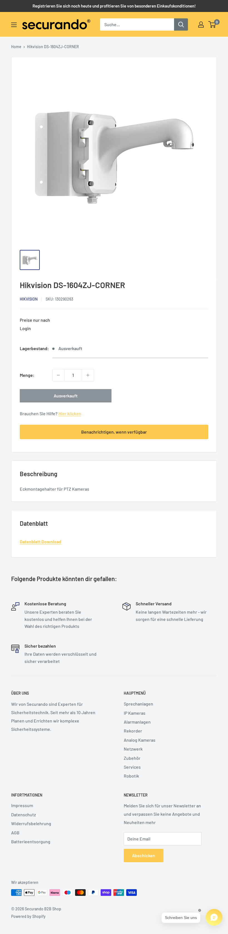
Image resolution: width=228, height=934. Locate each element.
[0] (212, 24)
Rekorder (133, 730)
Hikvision (29, 299)
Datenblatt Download (40, 541)
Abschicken (143, 855)
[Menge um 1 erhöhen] (88, 375)
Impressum (22, 805)
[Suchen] (181, 24)
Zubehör (132, 758)
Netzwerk (133, 748)
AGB (15, 832)
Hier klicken (69, 413)
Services (132, 767)
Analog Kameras (139, 740)
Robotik (131, 775)
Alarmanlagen (137, 721)
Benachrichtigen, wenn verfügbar (114, 431)
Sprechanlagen (138, 703)
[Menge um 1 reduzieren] (58, 375)
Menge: (27, 375)
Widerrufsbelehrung (31, 823)
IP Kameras (134, 713)
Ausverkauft (66, 395)
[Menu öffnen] (14, 25)
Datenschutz (23, 814)
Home (16, 46)
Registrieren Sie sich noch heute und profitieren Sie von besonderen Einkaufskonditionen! (114, 5)
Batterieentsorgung (30, 841)
